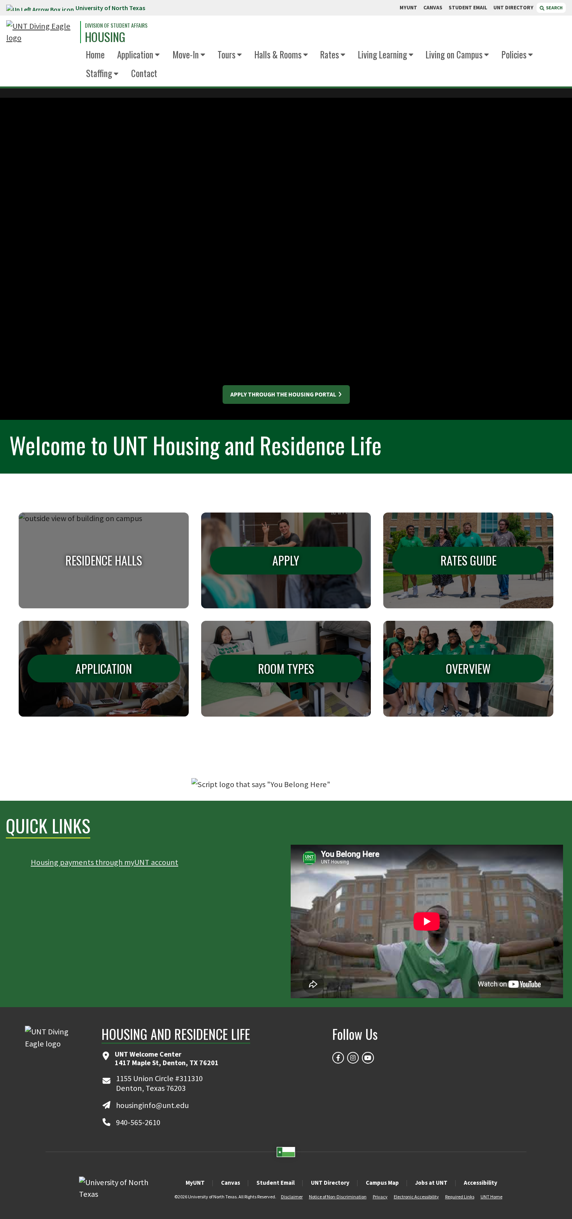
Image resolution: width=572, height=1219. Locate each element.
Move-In (185, 54)
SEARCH (554, 8)
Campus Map (382, 1182)
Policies (514, 54)
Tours (226, 54)
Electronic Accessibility (416, 1197)
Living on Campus (454, 54)
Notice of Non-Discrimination (338, 1197)
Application (135, 54)
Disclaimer (292, 1197)
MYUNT (408, 7)
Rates (329, 54)
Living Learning (382, 54)
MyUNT (195, 1182)
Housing (105, 37)
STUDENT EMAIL (468, 7)
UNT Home (491, 1197)
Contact (144, 73)
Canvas (230, 1182)
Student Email (275, 1182)
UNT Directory (330, 1182)
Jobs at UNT (431, 1182)
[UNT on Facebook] (338, 1058)
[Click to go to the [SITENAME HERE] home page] (41, 32)
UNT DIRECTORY (513, 7)
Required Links (459, 1197)
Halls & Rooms (278, 54)
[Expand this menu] (157, 55)
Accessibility (480, 1182)
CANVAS (432, 7)
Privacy (380, 1197)
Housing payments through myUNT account (104, 862)
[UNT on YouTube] (368, 1058)
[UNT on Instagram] (353, 1058)
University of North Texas (110, 8)
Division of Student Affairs (116, 25)
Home (95, 54)
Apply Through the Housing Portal (283, 394)
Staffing (99, 73)
